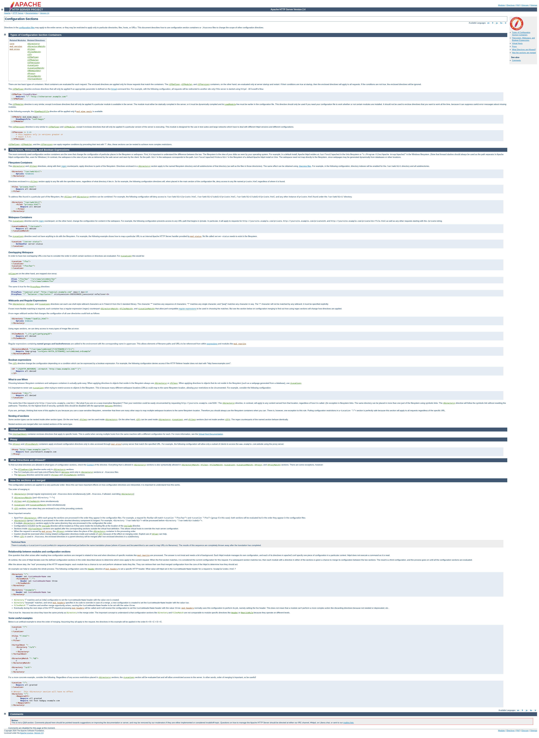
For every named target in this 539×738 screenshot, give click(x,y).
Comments (516, 60)
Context (90, 465)
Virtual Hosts (517, 43)
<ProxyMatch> (34, 76)
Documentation (32, 13)
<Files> (31, 49)
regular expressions (187, 308)
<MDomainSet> (34, 71)
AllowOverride (25, 469)
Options (109, 406)
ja (496, 23)
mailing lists (348, 722)
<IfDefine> (33, 57)
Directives (511, 5)
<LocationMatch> (35, 68)
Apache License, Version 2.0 (31, 733)
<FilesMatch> (34, 52)
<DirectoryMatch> (36, 46)
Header (91, 569)
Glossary (525, 5)
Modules (501, 5)
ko (501, 23)
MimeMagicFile (41, 111)
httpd (114, 89)
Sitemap (533, 5)
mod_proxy (15, 49)
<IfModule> (33, 60)
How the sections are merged (524, 53)
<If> (29, 54)
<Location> (33, 65)
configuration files (27, 27)
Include (46, 526)
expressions (212, 344)
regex (63, 166)
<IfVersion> (33, 63)
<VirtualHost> (34, 79)
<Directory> (33, 44)
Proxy (514, 46)
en (488, 23)
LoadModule (230, 104)
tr (505, 23)
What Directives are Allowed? (524, 50)
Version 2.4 (44, 13)
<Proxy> (31, 73)
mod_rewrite (240, 344)
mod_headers (111, 569)
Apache (7, 13)
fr (493, 23)
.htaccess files (305, 166)
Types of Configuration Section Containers (521, 33)
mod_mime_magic (84, 111)
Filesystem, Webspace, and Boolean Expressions (523, 39)
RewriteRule (247, 613)
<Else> (155, 534)
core (12, 44)
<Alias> (12, 274)
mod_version (16, 46)
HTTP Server (18, 13)
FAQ (518, 5)
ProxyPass (35, 287)
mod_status (195, 236)
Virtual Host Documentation (211, 434)
